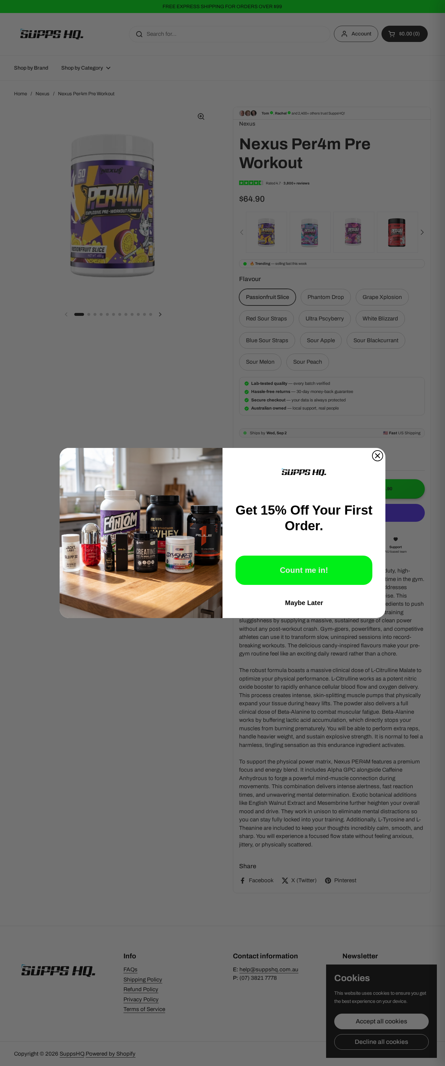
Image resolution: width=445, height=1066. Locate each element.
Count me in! (304, 570)
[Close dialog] (377, 456)
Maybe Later (304, 602)
